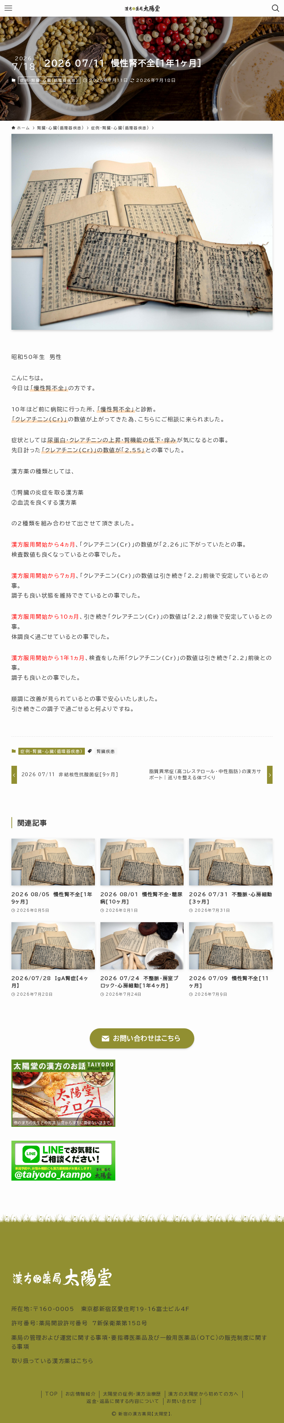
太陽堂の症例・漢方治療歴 (132, 1394)
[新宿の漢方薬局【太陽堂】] (142, 8)
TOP (51, 1394)
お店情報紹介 (80, 1394)
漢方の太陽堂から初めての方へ (203, 1394)
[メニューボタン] (8, 8)
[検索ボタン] (275, 8)
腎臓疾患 (106, 751)
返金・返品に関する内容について (123, 1401)
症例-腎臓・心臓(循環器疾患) (49, 80)
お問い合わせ (182, 1401)
